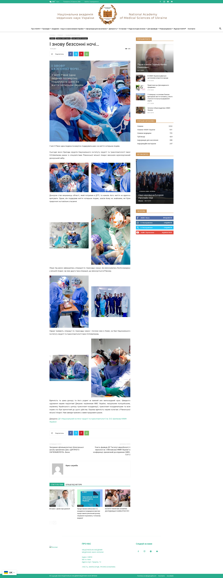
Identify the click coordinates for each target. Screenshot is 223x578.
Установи (122, 29)
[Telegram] (168, 1)
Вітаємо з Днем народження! (59, 509)
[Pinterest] (81, 54)
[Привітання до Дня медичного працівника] (140, 87)
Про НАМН (35, 29)
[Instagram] (164, 1)
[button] (220, 29)
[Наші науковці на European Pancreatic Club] (155, 181)
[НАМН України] (111, 14)
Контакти (191, 29)
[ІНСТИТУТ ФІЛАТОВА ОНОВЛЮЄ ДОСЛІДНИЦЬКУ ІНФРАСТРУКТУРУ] (117, 498)
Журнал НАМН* (180, 29)
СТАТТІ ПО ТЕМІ (57, 485)
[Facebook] (160, 1)
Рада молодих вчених (136, 29)
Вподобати (167, 218)
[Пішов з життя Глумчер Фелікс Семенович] (155, 58)
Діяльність (113, 29)
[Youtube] (172, 1)
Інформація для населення (96, 29)
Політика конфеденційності (146, 576)
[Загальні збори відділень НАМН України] (140, 110)
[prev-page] (50, 522)
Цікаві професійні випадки (79, 38)
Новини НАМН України (63, 38)
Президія (45, 29)
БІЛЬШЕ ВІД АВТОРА (74, 485)
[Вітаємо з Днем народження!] (62, 498)
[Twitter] (76, 54)
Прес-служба (72, 465)
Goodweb (170, 576)
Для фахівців (152, 29)
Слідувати (168, 223)
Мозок (140, 201)
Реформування (165, 29)
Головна (52, 35)
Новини (60, 35)
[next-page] (54, 522)
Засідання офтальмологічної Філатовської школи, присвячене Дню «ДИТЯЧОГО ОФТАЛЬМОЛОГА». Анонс (66, 449)
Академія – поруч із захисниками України (68, 29)
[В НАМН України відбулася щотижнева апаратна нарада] (140, 78)
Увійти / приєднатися (91, 1)
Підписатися (167, 232)
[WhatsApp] (86, 54)
